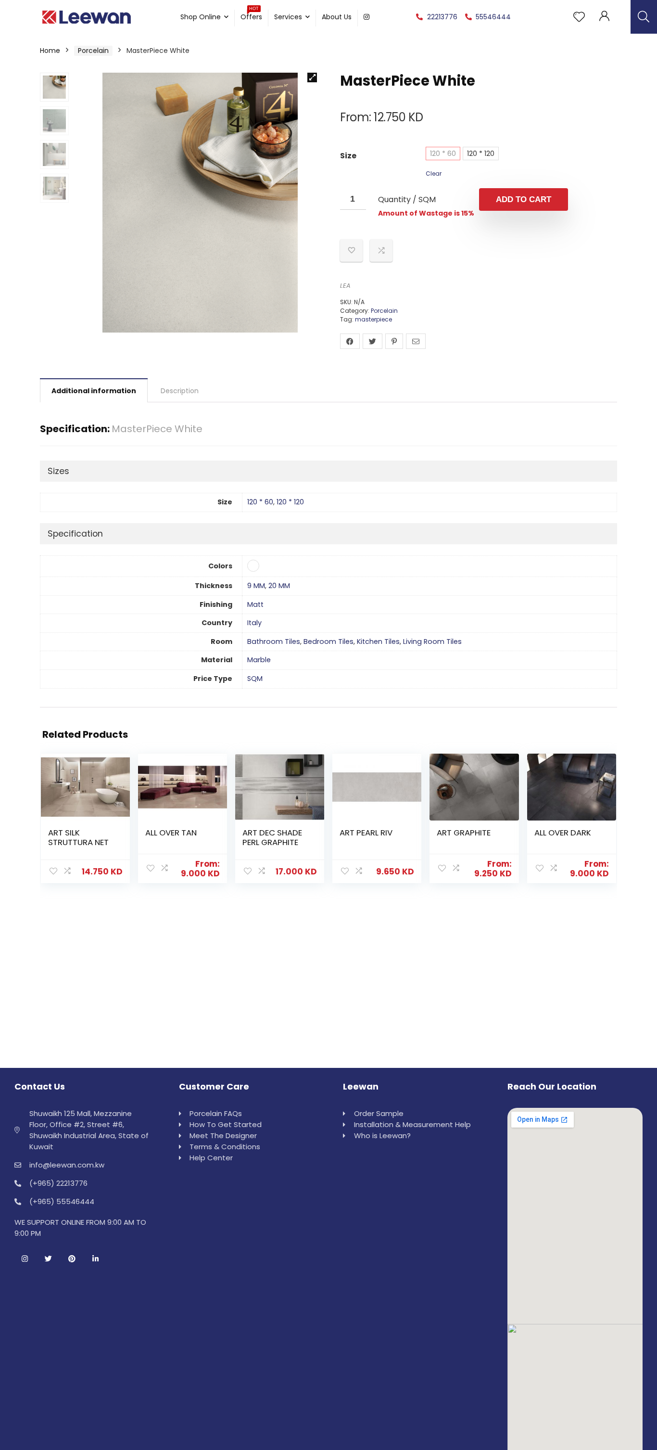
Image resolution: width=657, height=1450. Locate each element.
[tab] (94, 390)
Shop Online (200, 17)
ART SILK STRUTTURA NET (78, 837)
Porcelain (93, 50)
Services (288, 17)
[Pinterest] (72, 1258)
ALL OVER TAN (171, 832)
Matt (255, 604)
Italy (254, 623)
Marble (259, 660)
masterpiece (373, 319)
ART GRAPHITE (464, 832)
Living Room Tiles (432, 641)
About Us (337, 17)
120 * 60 (443, 153)
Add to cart (523, 199)
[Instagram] (24, 1258)
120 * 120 (480, 153)
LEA (345, 285)
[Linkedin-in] (95, 1258)
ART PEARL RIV (366, 832)
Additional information (93, 391)
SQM (255, 678)
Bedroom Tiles (328, 641)
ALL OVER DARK (562, 832)
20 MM (279, 585)
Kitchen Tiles (378, 641)
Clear (434, 173)
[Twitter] (48, 1258)
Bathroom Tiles (273, 641)
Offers (251, 16)
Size (348, 155)
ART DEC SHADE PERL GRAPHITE (272, 837)
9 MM (256, 585)
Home (50, 50)
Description (180, 391)
